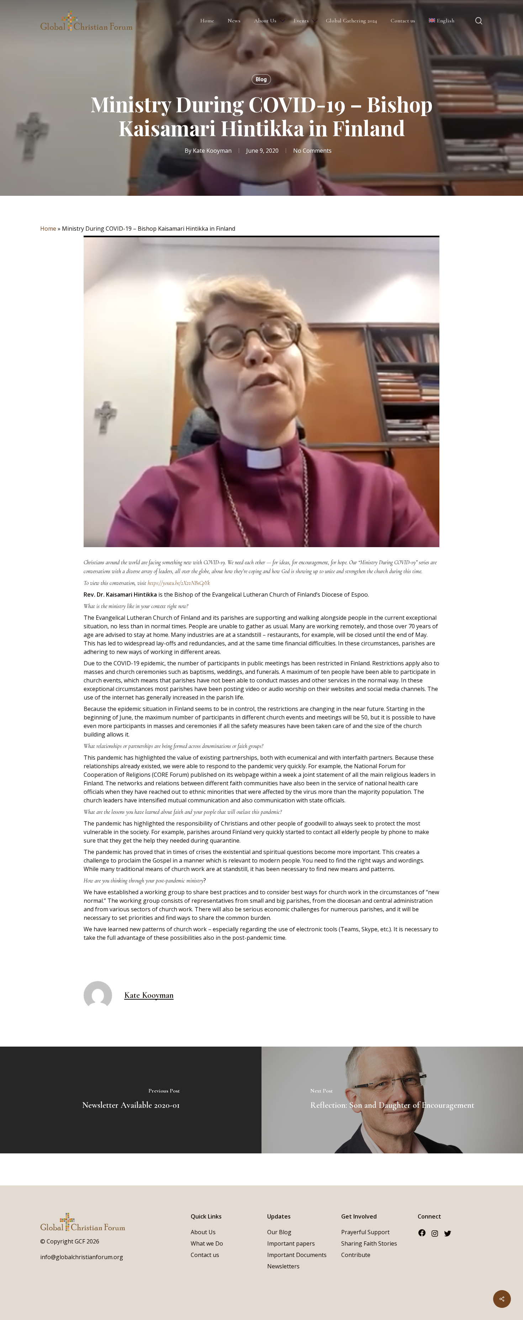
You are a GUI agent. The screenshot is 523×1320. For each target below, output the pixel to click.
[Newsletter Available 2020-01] (131, 1100)
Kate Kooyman (212, 150)
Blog (261, 79)
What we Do (207, 1243)
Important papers (291, 1243)
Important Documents (297, 1255)
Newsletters (283, 1266)
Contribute (355, 1255)
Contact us (205, 1255)
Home (48, 228)
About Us (203, 1232)
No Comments (312, 150)
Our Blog (279, 1232)
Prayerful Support (365, 1232)
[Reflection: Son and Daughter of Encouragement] (392, 1100)
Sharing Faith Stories (369, 1243)
